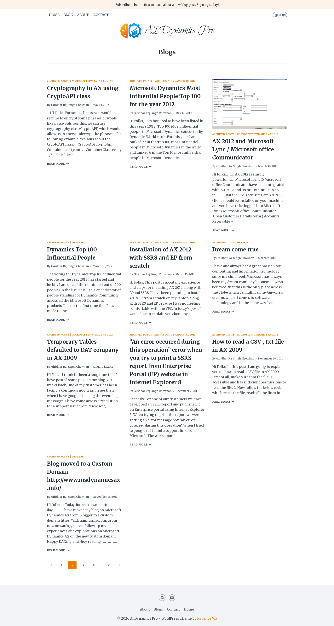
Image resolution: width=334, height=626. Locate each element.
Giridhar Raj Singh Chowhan (70, 105)
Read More (58, 163)
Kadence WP (207, 618)
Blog (68, 15)
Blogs (158, 609)
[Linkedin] (276, 15)
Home (54, 15)
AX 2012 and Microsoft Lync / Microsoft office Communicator (243, 149)
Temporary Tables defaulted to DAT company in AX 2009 (82, 349)
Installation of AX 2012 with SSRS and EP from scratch (161, 257)
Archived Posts (58, 81)
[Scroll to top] (324, 620)
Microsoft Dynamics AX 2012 (92, 81)
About (83, 15)
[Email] (283, 15)
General (78, 242)
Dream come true (235, 249)
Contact (101, 15)
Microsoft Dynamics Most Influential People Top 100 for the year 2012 (165, 96)
